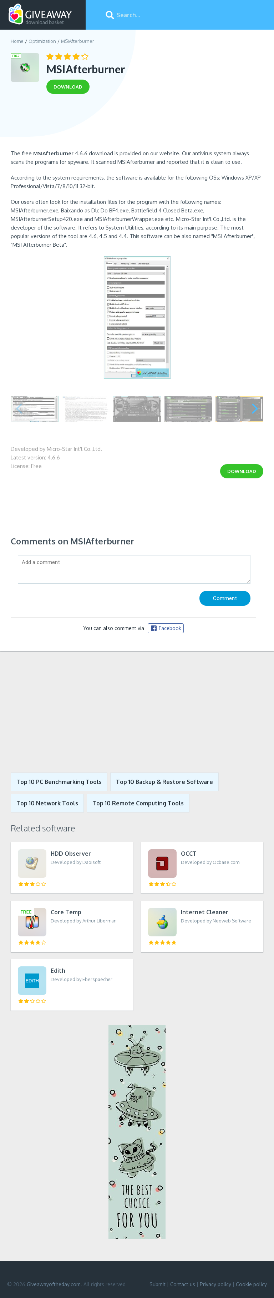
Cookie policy (251, 1284)
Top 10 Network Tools (47, 803)
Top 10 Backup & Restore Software (164, 781)
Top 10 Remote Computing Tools (138, 803)
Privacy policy (215, 1284)
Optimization (42, 41)
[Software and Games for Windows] (40, 14)
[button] (255, 409)
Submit (157, 1284)
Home (17, 41)
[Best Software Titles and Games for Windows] (137, 712)
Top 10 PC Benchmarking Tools (59, 781)
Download (241, 471)
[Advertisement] (137, 124)
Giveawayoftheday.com (54, 1284)
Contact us (182, 1284)
